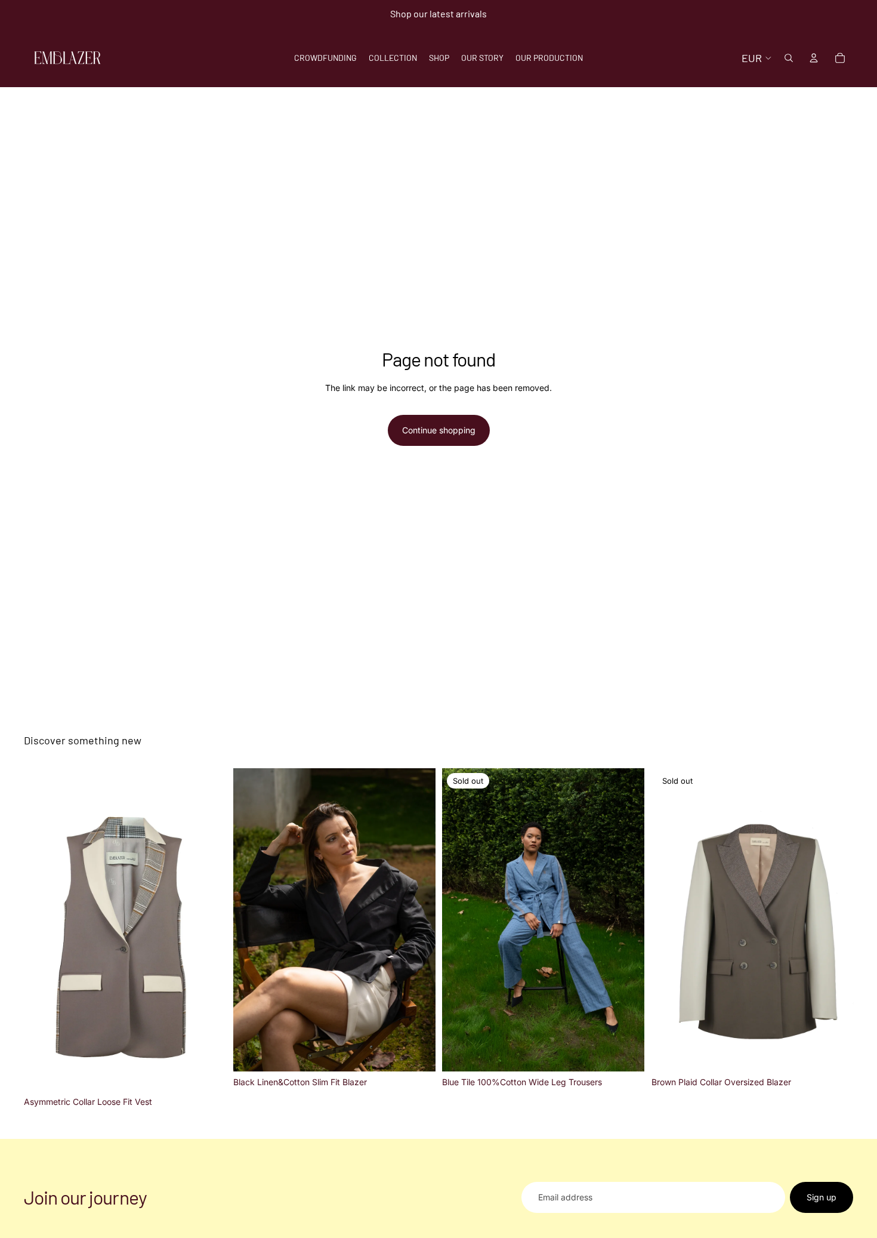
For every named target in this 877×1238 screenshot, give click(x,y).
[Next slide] (417, 920)
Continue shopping (438, 430)
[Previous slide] (251, 920)
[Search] (789, 58)
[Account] (814, 58)
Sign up (821, 1197)
